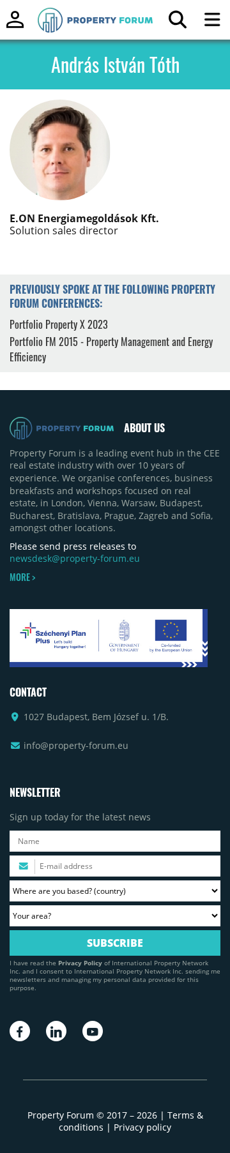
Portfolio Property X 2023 (59, 324)
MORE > (22, 577)
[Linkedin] (56, 1031)
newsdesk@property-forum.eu (75, 558)
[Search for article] (177, 23)
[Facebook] (20, 1031)
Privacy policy (142, 1127)
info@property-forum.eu (76, 745)
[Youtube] (92, 1031)
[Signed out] (15, 25)
